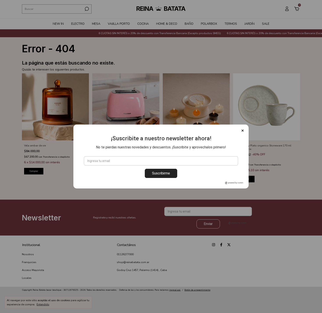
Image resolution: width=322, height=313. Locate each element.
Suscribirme (161, 173)
